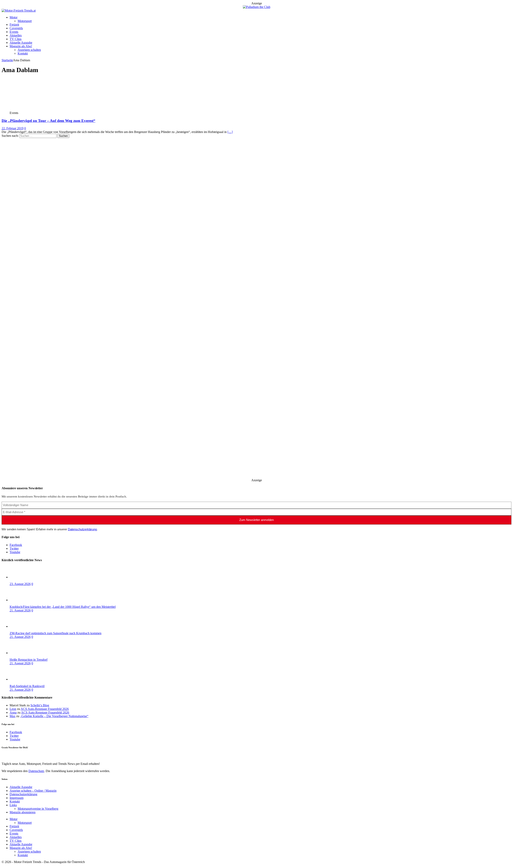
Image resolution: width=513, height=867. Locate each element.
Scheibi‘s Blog (39, 705)
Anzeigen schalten (29, 49)
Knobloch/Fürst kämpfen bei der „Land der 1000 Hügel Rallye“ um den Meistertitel (63, 606)
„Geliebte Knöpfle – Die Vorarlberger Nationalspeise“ (54, 716)
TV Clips (15, 39)
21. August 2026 (20, 610)
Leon (13, 709)
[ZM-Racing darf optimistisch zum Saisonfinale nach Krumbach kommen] (26, 626)
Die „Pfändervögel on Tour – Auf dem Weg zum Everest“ (48, 121)
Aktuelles (16, 35)
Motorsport (25, 21)
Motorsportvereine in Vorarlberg (38, 808)
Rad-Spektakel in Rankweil (27, 686)
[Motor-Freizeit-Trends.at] (19, 10)
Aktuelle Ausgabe (21, 42)
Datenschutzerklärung (82, 529)
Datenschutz (36, 771)
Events (14, 31)
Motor (13, 17)
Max (12, 716)
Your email (8, 755)
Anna (13, 712)
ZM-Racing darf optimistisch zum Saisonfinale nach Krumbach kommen (55, 633)
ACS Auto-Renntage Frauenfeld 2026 (45, 709)
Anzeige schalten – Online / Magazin (33, 790)
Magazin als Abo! (21, 46)
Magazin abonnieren (22, 812)
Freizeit (14, 24)
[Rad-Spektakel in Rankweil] (26, 679)
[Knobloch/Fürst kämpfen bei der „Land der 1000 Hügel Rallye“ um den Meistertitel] (26, 600)
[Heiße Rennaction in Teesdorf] (26, 653)
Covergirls (16, 28)
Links (13, 805)
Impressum (16, 798)
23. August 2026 (20, 584)
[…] (230, 132)
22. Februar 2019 (12, 128)
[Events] (31, 109)
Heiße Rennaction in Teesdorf (28, 659)
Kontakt (23, 53)
